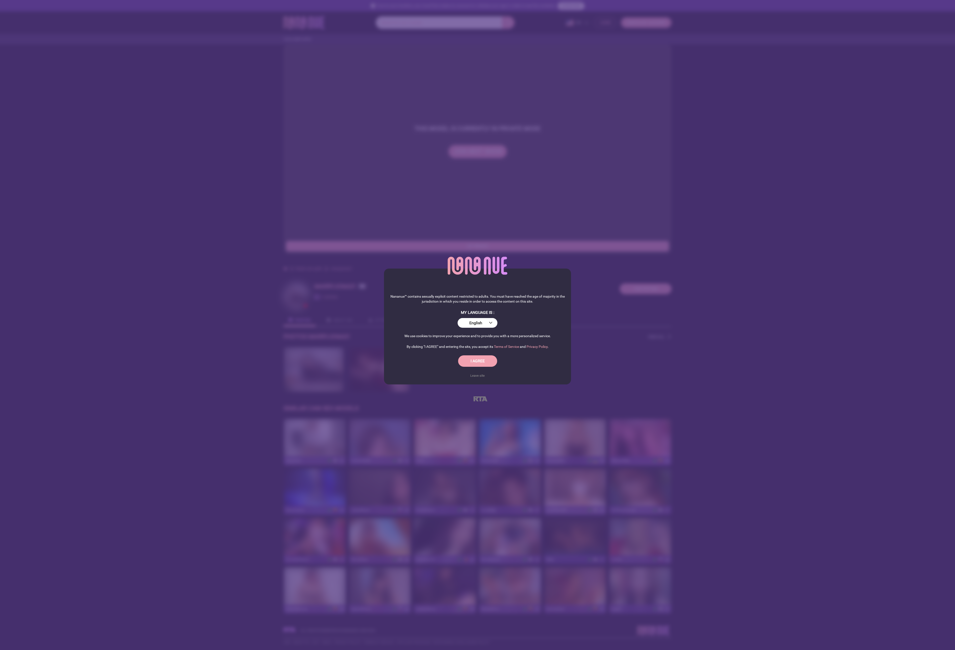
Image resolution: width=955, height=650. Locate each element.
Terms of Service (506, 347)
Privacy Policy (537, 347)
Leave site (477, 375)
